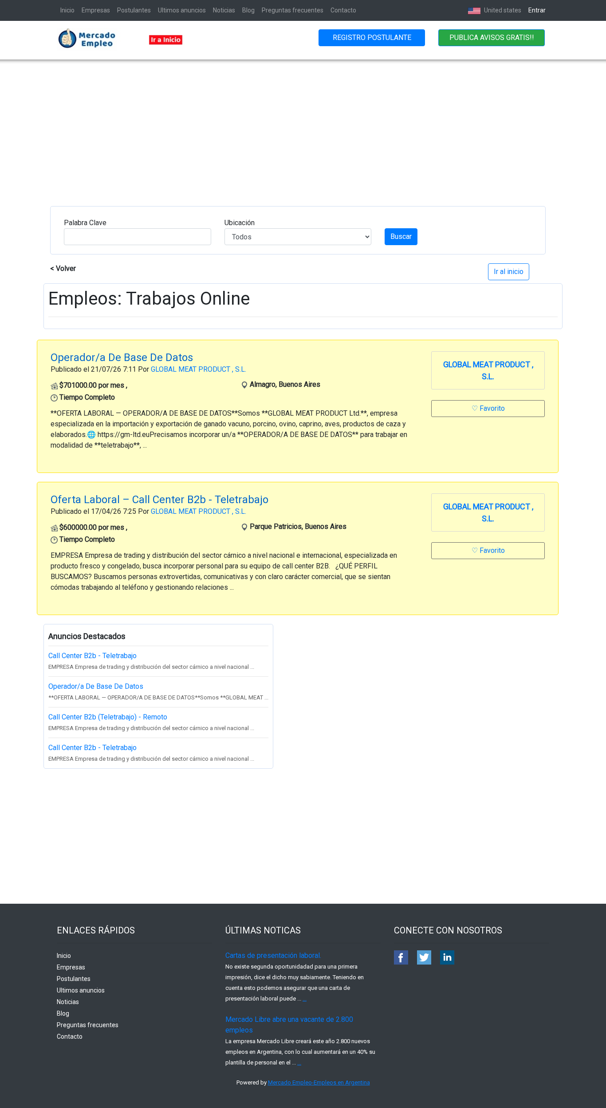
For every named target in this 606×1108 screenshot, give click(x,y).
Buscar (401, 236)
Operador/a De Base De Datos (95, 686)
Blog (248, 10)
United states (502, 10)
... (305, 998)
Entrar (537, 10)
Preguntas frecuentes (292, 10)
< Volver (63, 268)
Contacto (343, 10)
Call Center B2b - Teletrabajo (92, 655)
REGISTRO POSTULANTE (372, 37)
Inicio (67, 10)
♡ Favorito (488, 408)
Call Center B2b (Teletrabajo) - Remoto (107, 717)
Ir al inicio (508, 271)
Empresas (96, 10)
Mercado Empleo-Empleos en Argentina (319, 1082)
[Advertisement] (303, 126)
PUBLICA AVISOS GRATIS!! (491, 37)
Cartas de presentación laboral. (273, 955)
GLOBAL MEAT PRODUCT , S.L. (198, 369)
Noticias (224, 10)
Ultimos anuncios (182, 10)
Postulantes (134, 10)
